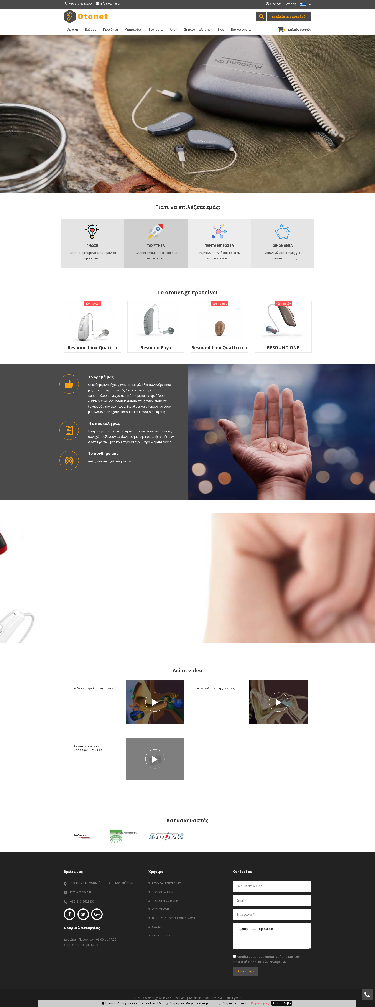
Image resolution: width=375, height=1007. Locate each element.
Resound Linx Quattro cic (161, 347)
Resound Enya (97, 347)
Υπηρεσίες (133, 29)
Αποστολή (245, 971)
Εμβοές (90, 29)
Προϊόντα (110, 29)
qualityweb (233, 998)
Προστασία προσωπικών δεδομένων (177, 918)
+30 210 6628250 (80, 3)
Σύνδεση (275, 4)
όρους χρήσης (276, 956)
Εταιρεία (156, 29)
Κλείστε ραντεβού (290, 17)
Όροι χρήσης (160, 909)
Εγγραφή (290, 4)
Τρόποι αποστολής (165, 901)
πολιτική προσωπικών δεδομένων (259, 962)
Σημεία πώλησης (197, 29)
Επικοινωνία (241, 29)
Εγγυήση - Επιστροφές (166, 883)
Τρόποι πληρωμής (164, 892)
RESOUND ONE (225, 347)
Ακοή (173, 29)
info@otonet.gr (110, 3)
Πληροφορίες (259, 1003)
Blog (220, 29)
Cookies (157, 927)
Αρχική (72, 29)
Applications (161, 935)
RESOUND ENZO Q (288, 307)
